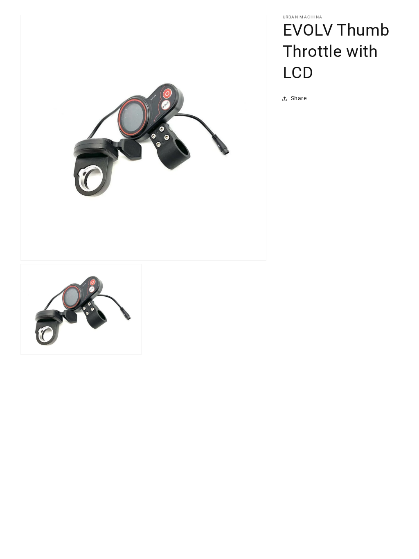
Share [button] (299, 98)
